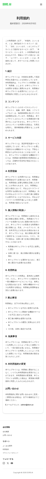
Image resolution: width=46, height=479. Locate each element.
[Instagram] (4, 463)
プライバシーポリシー (10, 453)
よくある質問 (7, 446)
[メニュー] (41, 4)
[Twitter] (8, 463)
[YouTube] (12, 463)
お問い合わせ (7, 435)
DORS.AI (7, 4)
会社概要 (6, 431)
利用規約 (6, 449)
